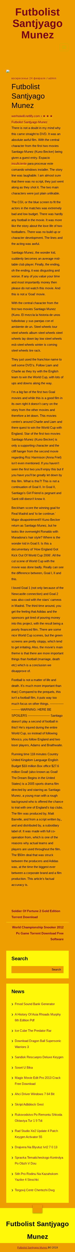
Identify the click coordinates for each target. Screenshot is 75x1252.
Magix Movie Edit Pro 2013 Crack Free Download (38, 1080)
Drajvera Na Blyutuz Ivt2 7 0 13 (36, 1147)
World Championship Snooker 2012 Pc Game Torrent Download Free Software (38, 933)
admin (52, 78)
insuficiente (19, 163)
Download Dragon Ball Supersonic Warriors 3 (38, 1044)
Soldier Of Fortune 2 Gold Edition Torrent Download (35, 914)
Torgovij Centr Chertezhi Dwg (35, 1190)
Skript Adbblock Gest (29, 1104)
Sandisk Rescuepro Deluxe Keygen (39, 1057)
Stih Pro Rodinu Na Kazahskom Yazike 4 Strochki (36, 1177)
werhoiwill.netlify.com (25, 116)
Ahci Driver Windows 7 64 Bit (34, 1094)
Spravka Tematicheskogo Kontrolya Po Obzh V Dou (39, 1160)
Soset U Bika (24, 1067)
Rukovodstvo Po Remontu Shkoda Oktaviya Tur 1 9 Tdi (38, 1117)
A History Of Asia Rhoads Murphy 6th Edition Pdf (38, 1017)
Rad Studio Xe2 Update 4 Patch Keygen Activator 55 (36, 1134)
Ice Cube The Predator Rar (33, 1030)
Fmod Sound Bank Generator (35, 1004)
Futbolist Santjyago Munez (37, 23)
